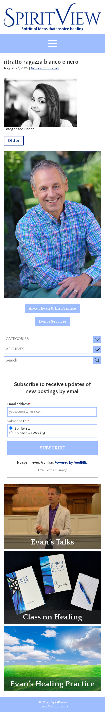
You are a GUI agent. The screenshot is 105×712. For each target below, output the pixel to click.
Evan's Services (52, 321)
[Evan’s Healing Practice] (52, 658)
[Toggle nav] (52, 43)
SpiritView (59, 702)
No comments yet (45, 68)
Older (14, 140)
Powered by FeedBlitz (71, 463)
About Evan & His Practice (52, 308)
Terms (50, 470)
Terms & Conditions (52, 706)
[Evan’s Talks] (52, 516)
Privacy (62, 470)
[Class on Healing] (52, 587)
